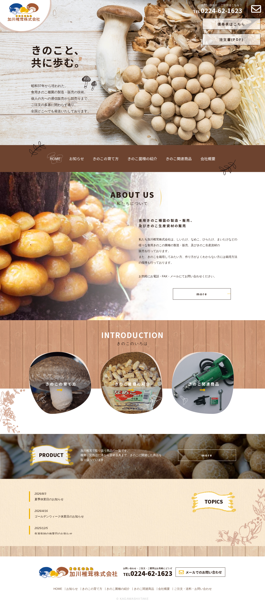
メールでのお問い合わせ (204, 572)
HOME (55, 158)
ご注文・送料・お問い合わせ (193, 588)
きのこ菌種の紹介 (142, 158)
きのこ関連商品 (179, 158)
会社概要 (207, 158)
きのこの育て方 (106, 158)
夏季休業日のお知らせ (49, 499)
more (201, 294)
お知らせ (76, 158)
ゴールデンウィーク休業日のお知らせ (59, 516)
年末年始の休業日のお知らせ (53, 533)
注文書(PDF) (231, 39)
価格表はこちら (231, 24)
